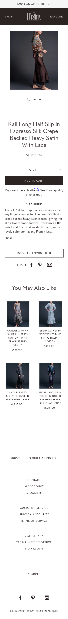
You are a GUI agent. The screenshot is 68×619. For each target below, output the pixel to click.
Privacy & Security (34, 514)
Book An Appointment (34, 4)
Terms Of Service (34, 521)
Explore (56, 16)
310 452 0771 (34, 548)
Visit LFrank (34, 536)
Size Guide (34, 204)
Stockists (34, 493)
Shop (9, 16)
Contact (34, 480)
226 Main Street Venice (34, 542)
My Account (34, 486)
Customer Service (34, 508)
